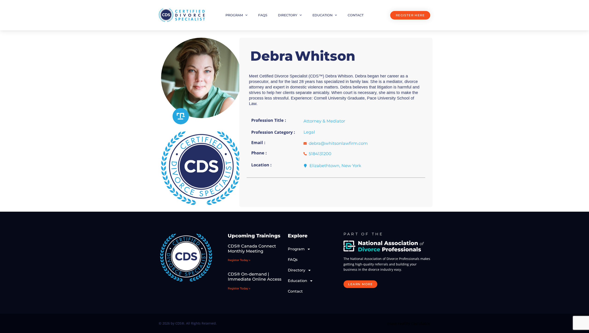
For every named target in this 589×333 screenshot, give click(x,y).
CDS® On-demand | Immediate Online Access (254, 277)
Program (234, 15)
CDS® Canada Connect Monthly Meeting (252, 249)
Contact (356, 15)
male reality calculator (408, 323)
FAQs (262, 15)
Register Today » (239, 260)
